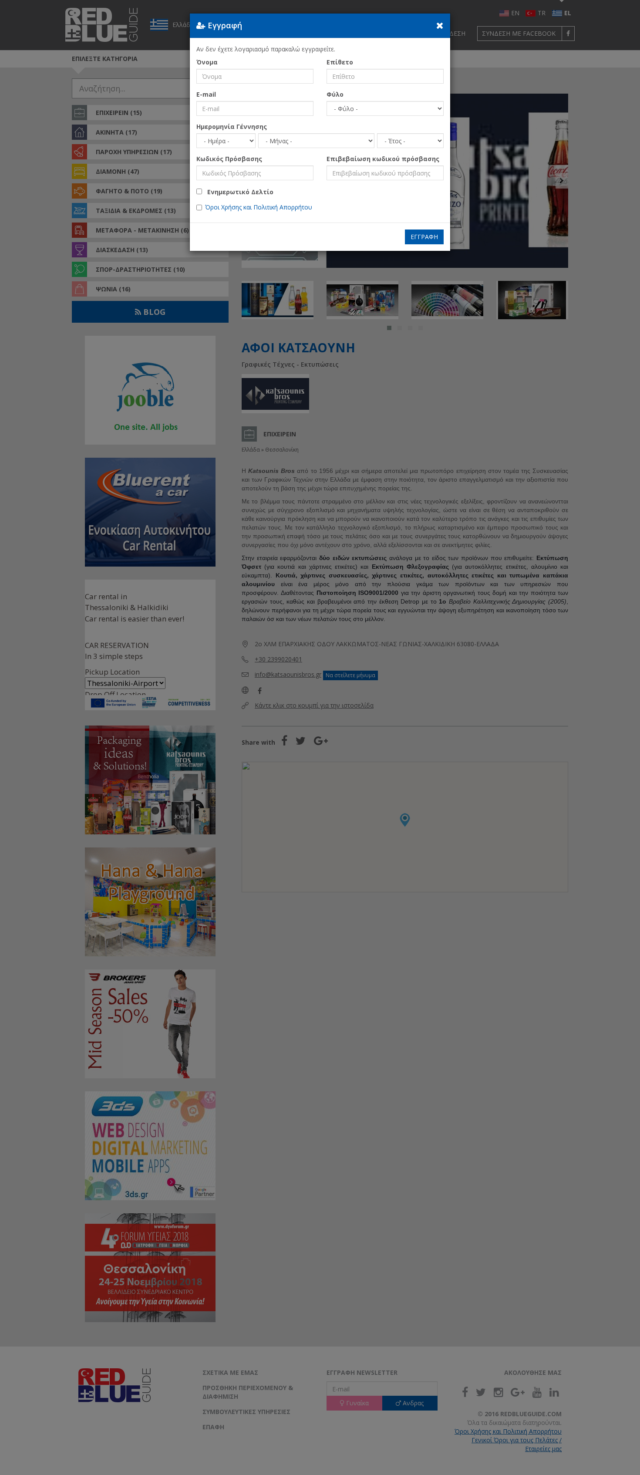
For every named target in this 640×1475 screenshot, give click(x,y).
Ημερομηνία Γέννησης (231, 126)
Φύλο (335, 94)
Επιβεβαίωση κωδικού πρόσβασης (383, 159)
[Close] (440, 25)
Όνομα (207, 62)
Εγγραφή (424, 237)
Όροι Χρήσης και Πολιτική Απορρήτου (258, 207)
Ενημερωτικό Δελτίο (237, 192)
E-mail (206, 94)
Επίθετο (340, 62)
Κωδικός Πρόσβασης (229, 159)
